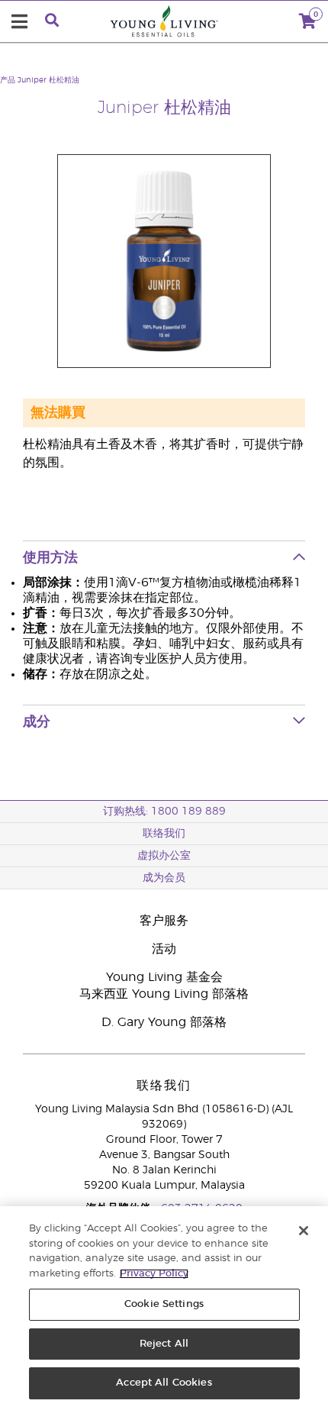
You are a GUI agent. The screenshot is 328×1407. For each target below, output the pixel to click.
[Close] (303, 1230)
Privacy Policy (154, 1274)
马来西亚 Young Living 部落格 (164, 994)
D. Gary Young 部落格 (164, 1022)
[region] (164, 1306)
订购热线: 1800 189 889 (164, 811)
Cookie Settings (164, 1304)
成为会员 (164, 878)
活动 (164, 949)
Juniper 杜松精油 (48, 80)
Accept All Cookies (163, 1383)
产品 (7, 80)
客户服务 (164, 921)
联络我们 (164, 833)
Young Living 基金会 (164, 977)
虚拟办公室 (164, 855)
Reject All (164, 1344)
